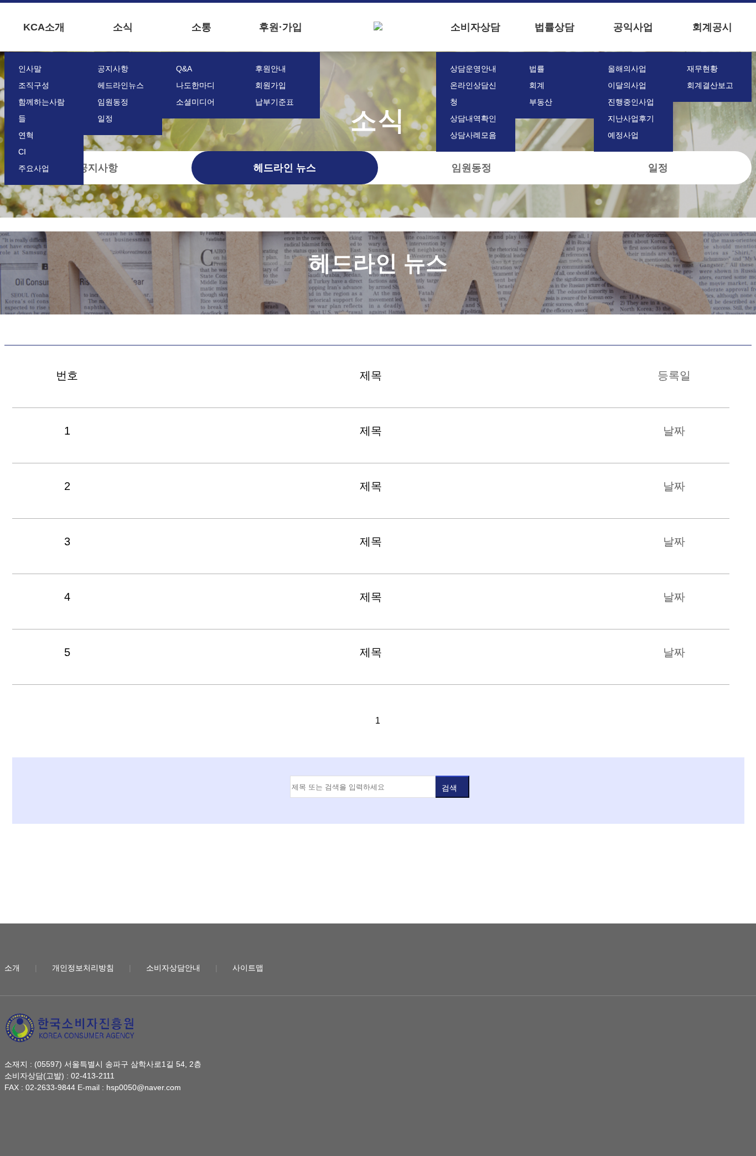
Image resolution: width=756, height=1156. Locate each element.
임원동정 (112, 101)
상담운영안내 (473, 68)
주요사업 (33, 168)
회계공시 (712, 27)
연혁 (26, 135)
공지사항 (112, 68)
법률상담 (554, 27)
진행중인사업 (631, 101)
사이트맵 (247, 967)
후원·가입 (280, 27)
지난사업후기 (631, 118)
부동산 (540, 101)
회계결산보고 (710, 85)
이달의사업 (627, 85)
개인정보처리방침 (83, 967)
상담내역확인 (473, 118)
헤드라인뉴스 (120, 85)
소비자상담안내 (173, 967)
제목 (371, 431)
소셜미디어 (195, 101)
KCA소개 (44, 27)
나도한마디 (195, 85)
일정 (105, 118)
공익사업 (633, 27)
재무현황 (702, 68)
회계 (537, 85)
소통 (201, 27)
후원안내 (270, 68)
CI (22, 151)
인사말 (30, 68)
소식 (123, 27)
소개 (12, 967)
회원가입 (270, 85)
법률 (537, 68)
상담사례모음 (473, 135)
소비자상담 (475, 27)
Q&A (184, 68)
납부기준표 (274, 101)
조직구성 (33, 85)
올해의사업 (627, 68)
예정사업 (623, 135)
